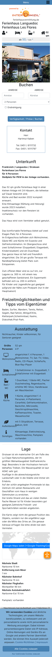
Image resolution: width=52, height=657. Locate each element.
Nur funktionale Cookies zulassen (26, 654)
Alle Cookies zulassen (26, 648)
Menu (26, 2)
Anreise (13, 90)
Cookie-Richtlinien (24, 642)
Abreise (39, 90)
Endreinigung (14, 107)
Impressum (42, 642)
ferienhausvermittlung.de (26, 19)
